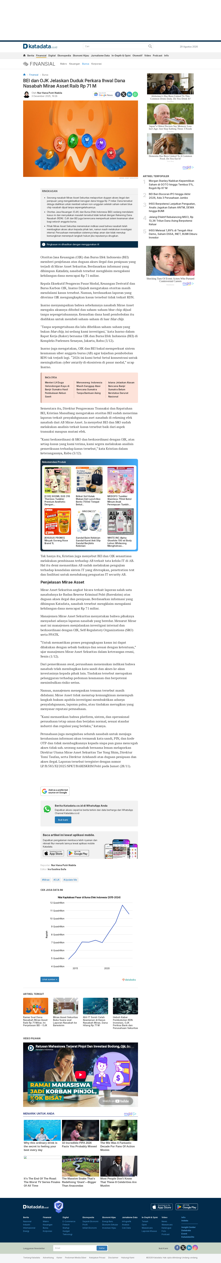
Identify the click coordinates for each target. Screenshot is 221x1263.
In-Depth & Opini (121, 55)
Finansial (41, 55)
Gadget (66, 1231)
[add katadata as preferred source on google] (89, 791)
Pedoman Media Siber (75, 1257)
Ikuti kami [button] (63, 819)
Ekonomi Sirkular (110, 1224)
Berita (30, 55)
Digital (52, 55)
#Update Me (70, 879)
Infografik (126, 1221)
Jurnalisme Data (100, 55)
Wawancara (147, 1228)
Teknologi (67, 1234)
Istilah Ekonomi (90, 1228)
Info (166, 55)
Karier (59, 1257)
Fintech (66, 1224)
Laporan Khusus (149, 1231)
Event (184, 1233)
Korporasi (96, 63)
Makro (63, 63)
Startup (66, 1228)
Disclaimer (113, 1257)
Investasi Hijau (109, 1228)
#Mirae (46, 879)
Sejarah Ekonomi (90, 1221)
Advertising (48, 1257)
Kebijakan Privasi (97, 1257)
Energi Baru (107, 1221)
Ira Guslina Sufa (57, 869)
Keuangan (74, 63)
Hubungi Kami (127, 1257)
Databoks (186, 1230)
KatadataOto (187, 1237)
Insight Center (188, 1227)
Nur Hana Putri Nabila (49, 92)
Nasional (27, 1221)
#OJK (57, 879)
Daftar (102, 1248)
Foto (164, 1231)
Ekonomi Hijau (81, 55)
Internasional (29, 1228)
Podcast (157, 55)
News (164, 1221)
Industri (26, 1224)
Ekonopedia (64, 55)
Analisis (125, 1224)
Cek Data (126, 1228)
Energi (26, 1231)
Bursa (85, 63)
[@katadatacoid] (195, 1247)
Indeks (184, 1220)
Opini (144, 1224)
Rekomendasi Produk (54, 462)
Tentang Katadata (31, 1257)
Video (147, 55)
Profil (85, 1224)
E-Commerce (69, 1221)
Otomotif (137, 55)
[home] (24, 56)
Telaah (145, 1221)
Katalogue (166, 1228)
